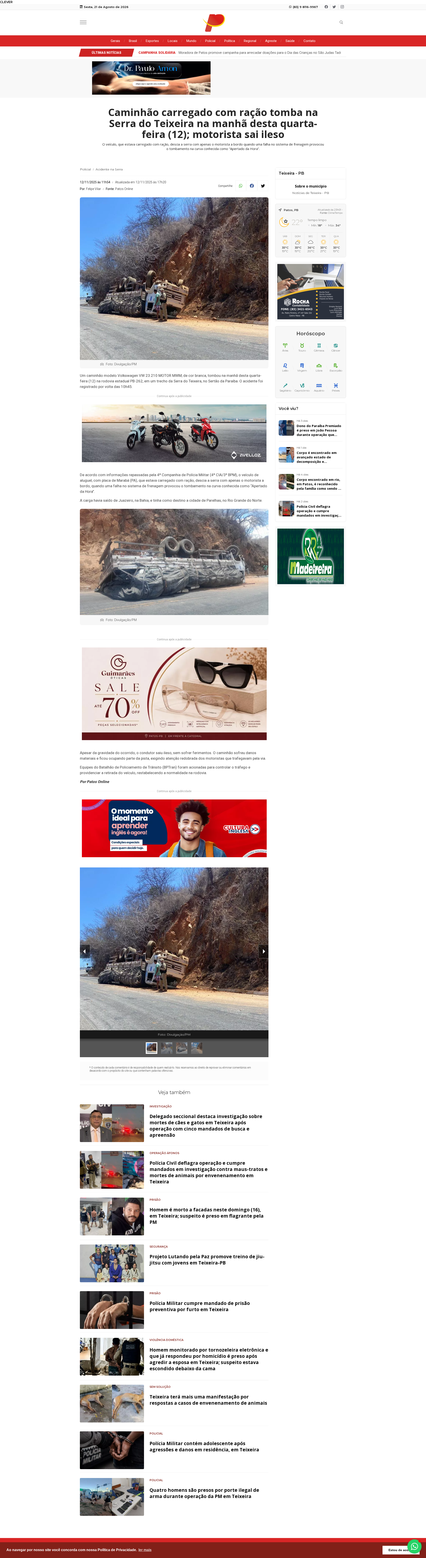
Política (229, 41)
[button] (414, 1546)
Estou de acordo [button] (401, 1550)
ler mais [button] (145, 1550)
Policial (210, 41)
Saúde (290, 41)
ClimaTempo (335, 212)
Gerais (115, 41)
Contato (310, 41)
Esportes (152, 41)
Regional (250, 41)
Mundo (191, 41)
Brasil (133, 41)
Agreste (271, 41)
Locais (173, 41)
